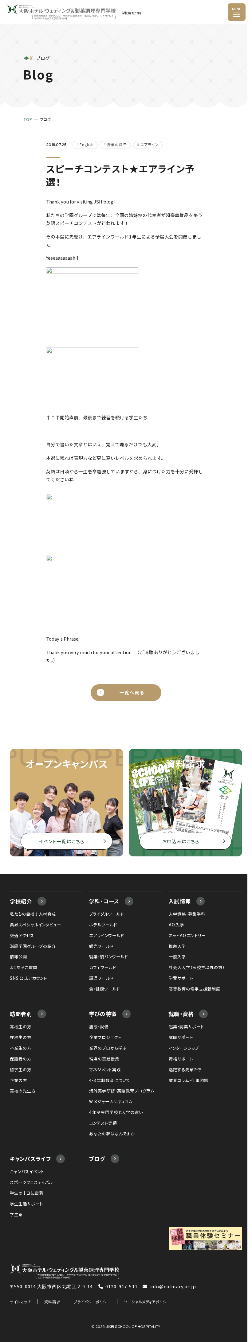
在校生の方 (20, 1037)
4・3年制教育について (109, 1080)
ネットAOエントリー (187, 935)
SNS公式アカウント (28, 978)
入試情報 (179, 901)
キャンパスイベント (27, 1171)
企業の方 (18, 1080)
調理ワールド (101, 978)
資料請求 (52, 1301)
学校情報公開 (132, 13)
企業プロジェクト (105, 1037)
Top (28, 119)
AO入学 (176, 924)
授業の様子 (117, 144)
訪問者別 (21, 1014)
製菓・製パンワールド (108, 956)
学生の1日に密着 (26, 1193)
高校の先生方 (23, 1091)
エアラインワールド (106, 935)
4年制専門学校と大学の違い (116, 1112)
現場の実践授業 (104, 1059)
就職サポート (181, 1037)
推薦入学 (177, 946)
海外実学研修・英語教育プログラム (121, 1091)
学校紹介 (21, 901)
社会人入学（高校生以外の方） (197, 967)
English (86, 144)
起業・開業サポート (186, 1026)
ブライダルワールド (106, 914)
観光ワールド (101, 946)
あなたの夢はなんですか (112, 1134)
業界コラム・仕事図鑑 (188, 1080)
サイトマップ (20, 1301)
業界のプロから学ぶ (108, 1048)
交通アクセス (22, 935)
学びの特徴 (103, 1014)
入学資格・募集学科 (187, 914)
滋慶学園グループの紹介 (33, 946)
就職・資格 (181, 1014)
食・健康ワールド (104, 989)
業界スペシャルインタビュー (35, 924)
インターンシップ (184, 1048)
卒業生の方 (20, 1048)
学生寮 (16, 1214)
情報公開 (18, 956)
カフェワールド (102, 967)
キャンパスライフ (30, 1158)
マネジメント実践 (105, 1069)
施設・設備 (98, 1026)
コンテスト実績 (103, 1123)
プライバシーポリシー (92, 1301)
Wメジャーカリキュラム (110, 1101)
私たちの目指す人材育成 (33, 914)
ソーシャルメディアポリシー (147, 1301)
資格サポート (181, 1059)
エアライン (149, 144)
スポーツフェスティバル (31, 1182)
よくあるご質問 (23, 967)
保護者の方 (20, 1059)
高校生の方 (20, 1026)
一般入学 (177, 956)
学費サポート (181, 978)
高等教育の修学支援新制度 (194, 989)
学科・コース (104, 901)
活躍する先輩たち (185, 1069)
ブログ (97, 1158)
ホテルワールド (103, 924)
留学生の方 (20, 1069)
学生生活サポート (26, 1203)
